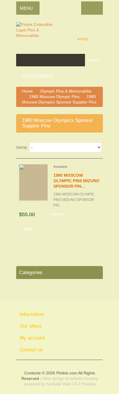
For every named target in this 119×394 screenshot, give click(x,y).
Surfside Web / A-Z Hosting (71, 384)
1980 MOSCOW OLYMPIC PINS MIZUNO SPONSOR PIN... (76, 180)
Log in (92, 8)
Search (94, 60)
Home (27, 91)
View (28, 229)
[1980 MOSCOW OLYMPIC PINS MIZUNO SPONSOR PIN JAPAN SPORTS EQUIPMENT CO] (33, 182)
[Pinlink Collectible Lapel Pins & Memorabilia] (39, 33)
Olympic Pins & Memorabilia (65, 91)
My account (32, 338)
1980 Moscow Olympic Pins (54, 96)
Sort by (21, 148)
